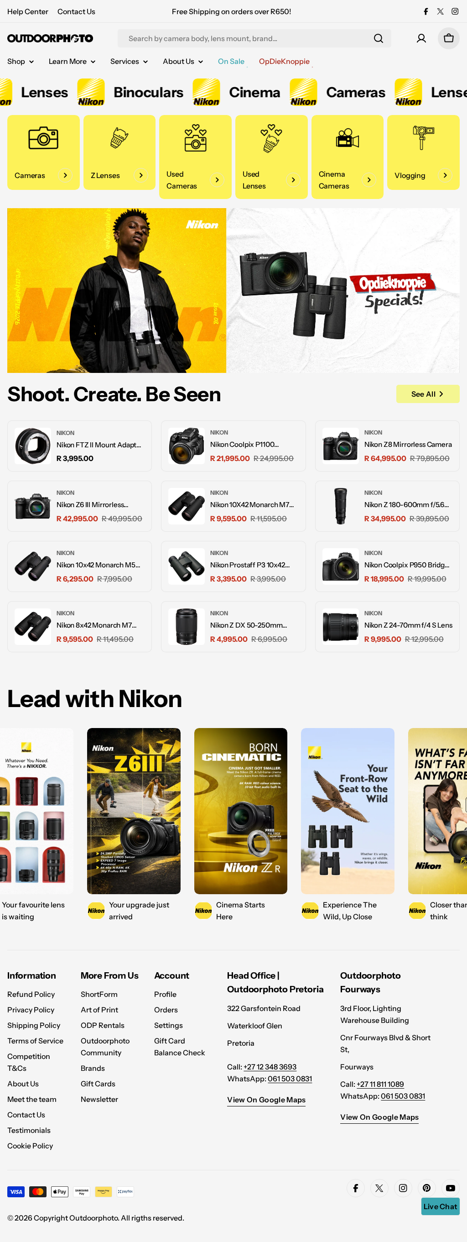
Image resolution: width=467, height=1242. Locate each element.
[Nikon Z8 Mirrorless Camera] (340, 446)
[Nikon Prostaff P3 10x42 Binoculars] (186, 566)
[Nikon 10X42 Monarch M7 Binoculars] (186, 506)
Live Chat (441, 1206)
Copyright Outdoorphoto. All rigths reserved (108, 1217)
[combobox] (254, 38)
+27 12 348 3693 (270, 1066)
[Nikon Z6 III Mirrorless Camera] (33, 506)
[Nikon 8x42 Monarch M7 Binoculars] (33, 626)
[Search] (378, 38)
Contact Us (76, 11)
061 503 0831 (290, 1078)
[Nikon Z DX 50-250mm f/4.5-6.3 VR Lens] (186, 626)
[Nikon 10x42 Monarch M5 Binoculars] (33, 566)
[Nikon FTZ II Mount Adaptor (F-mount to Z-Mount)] (33, 446)
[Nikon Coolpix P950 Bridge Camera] (340, 566)
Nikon (65, 433)
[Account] (421, 38)
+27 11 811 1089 (380, 1084)
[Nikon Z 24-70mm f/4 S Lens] (340, 626)
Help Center (27, 11)
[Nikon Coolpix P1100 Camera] (186, 446)
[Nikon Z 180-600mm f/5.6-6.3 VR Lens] (340, 506)
